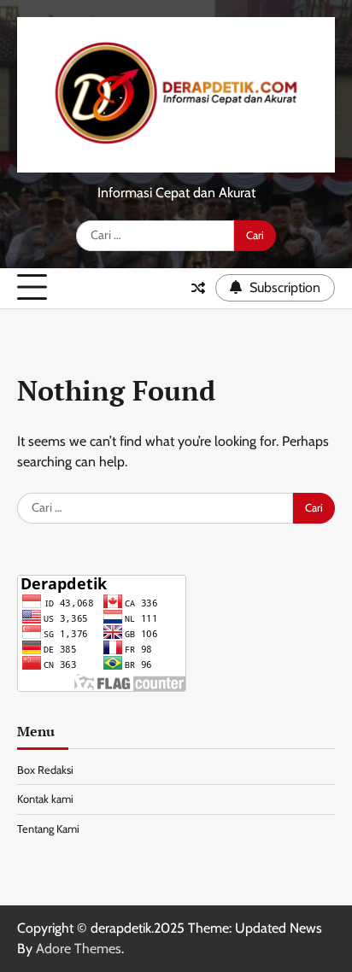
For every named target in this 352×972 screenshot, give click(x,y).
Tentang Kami (48, 829)
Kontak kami (45, 799)
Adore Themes (78, 948)
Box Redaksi (45, 770)
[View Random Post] (198, 288)
